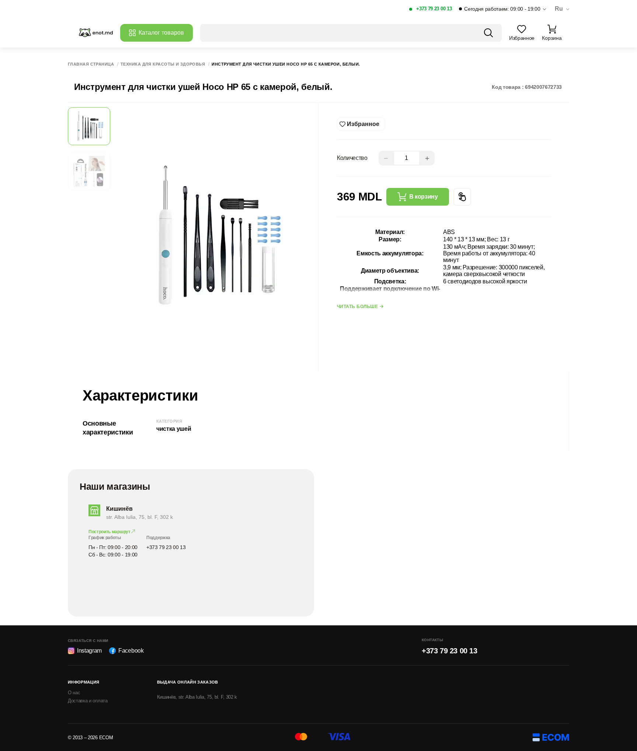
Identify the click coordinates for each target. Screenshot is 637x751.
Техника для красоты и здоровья (163, 64)
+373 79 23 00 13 (434, 8)
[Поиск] (488, 32)
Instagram (89, 650)
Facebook (130, 650)
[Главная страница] (96, 33)
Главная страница (91, 64)
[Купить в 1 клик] (462, 197)
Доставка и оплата (88, 700)
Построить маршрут (109, 531)
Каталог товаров (161, 32)
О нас (74, 692)
